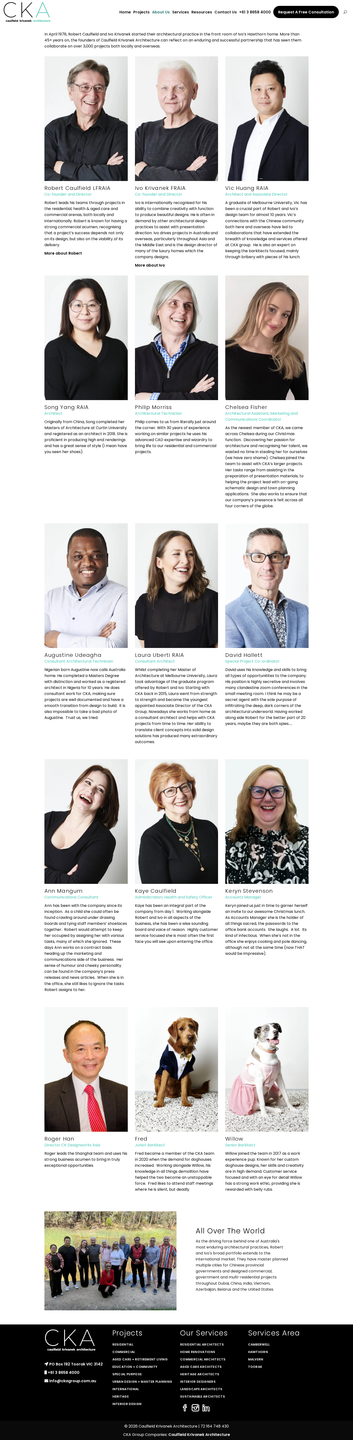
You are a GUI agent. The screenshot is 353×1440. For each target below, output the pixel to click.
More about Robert (63, 253)
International (125, 1389)
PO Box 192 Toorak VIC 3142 (76, 1364)
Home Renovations (197, 1352)
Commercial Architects (203, 1359)
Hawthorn (258, 1352)
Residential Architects (202, 1344)
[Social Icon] (185, 1408)
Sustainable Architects (202, 1396)
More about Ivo (150, 265)
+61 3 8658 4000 (63, 1372)
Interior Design (127, 1404)
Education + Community (135, 1366)
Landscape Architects (201, 1389)
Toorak (255, 1366)
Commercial (123, 1352)
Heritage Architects (199, 1374)
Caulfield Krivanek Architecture (199, 1434)
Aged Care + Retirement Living (140, 1359)
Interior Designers (198, 1381)
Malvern (255, 1359)
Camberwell (259, 1344)
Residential (123, 1344)
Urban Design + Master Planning (142, 1381)
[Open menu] (345, 12)
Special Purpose (127, 1374)
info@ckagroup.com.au (72, 1381)
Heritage (120, 1396)
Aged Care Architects (201, 1366)
